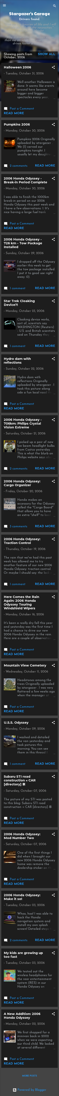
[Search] (54, 6)
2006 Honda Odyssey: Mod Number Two (22, 836)
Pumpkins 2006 (17, 124)
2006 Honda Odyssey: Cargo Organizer (22, 483)
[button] (53, 67)
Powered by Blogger (31, 1090)
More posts (29, 1076)
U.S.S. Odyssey (16, 722)
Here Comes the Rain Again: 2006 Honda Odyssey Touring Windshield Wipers (21, 602)
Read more (14, 113)
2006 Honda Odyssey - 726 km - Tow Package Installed (23, 243)
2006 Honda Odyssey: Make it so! (22, 897)
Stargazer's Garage (29, 13)
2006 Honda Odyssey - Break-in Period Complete (25, 180)
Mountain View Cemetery (25, 665)
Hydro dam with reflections (17, 360)
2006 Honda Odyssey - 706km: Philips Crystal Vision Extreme (23, 423)
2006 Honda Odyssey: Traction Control (22, 541)
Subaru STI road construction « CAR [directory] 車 (20, 780)
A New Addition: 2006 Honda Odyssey (22, 1016)
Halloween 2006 (17, 67)
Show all (46, 54)
